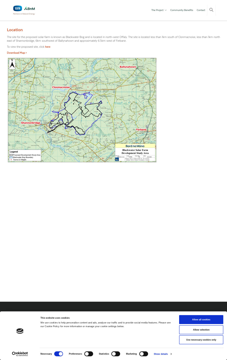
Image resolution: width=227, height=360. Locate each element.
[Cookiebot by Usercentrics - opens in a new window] (20, 354)
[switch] (88, 353)
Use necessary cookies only (201, 339)
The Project (157, 10)
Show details (161, 354)
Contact (201, 10)
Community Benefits (181, 10)
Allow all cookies (201, 319)
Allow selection (201, 329)
